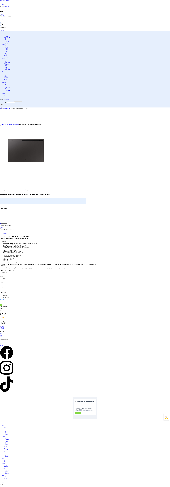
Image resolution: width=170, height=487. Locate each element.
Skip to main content (8, 0)
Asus (5, 454)
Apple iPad (5, 427)
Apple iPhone (5, 45)
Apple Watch (5, 79)
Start (0, 108)
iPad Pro (6, 428)
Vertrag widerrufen (2, 393)
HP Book (6, 67)
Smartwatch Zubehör (6, 81)
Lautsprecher (5, 76)
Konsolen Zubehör (8, 92)
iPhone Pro (6, 47)
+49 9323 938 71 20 (3, 28)
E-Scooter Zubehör (6, 72)
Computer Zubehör (6, 70)
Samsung (5, 94)
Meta (6, 86)
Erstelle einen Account (6, 6)
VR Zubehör (7, 88)
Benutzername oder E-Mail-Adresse (7, 8)
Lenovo (6, 65)
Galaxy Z (6, 54)
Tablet (3, 108)
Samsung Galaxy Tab (7, 37)
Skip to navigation (2, 0)
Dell (5, 453)
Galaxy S (6, 53)
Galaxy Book (7, 68)
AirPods (5, 74)
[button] (6, 317)
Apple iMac (6, 449)
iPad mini (6, 36)
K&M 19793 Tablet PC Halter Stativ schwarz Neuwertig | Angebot (9, 124)
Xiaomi (4, 445)
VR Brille (1, 335)
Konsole (5, 89)
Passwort (3, 9)
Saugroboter (5, 83)
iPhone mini (7, 50)
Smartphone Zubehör (6, 57)
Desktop (5, 59)
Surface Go (6, 42)
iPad (6, 34)
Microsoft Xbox (7, 91)
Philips (4, 95)
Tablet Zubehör (6, 43)
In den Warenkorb (4, 208)
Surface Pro (7, 41)
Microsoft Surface (6, 40)
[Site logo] (2, 15)
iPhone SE (6, 441)
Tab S (6, 38)
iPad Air (6, 35)
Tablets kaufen (2, 327)
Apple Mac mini (7, 61)
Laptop (5, 63)
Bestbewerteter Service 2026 (166, 414)
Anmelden (1, 11)
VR (4, 85)
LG (4, 96)
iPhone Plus (7, 49)
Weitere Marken (7, 62)
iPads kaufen (2, 328)
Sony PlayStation (7, 90)
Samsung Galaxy (6, 51)
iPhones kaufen (2, 326)
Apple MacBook (7, 64)
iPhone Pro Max (7, 48)
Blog (0, 341)
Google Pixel (5, 55)
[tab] (5, 233)
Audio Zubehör (6, 77)
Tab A (6, 39)
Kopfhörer (5, 75)
